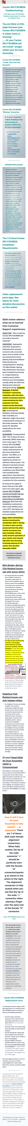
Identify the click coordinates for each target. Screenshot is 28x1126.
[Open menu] (24, 2)
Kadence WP (17, 1121)
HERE (7, 771)
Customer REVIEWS (12, 971)
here (18, 103)
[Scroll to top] (27, 1121)
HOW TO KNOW (10, 287)
